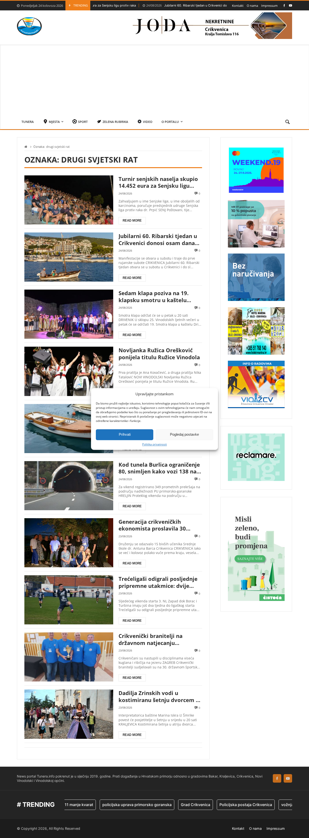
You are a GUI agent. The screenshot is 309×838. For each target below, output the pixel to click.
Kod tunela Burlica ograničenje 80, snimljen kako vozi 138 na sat (159, 468)
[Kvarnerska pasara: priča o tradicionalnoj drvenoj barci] (68, 428)
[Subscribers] (290, 5)
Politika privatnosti (154, 444)
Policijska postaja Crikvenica (223, 804)
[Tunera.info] (29, 26)
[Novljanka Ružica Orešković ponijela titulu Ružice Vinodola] (68, 371)
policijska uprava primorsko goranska (114, 804)
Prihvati (125, 434)
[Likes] (284, 5)
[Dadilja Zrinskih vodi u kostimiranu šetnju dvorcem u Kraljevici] (68, 714)
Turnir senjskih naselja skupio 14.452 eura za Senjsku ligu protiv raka (158, 182)
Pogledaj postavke (184, 434)
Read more (132, 220)
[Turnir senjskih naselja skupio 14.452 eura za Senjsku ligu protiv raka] (68, 199)
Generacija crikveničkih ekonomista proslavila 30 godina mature (152, 525)
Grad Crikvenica (173, 804)
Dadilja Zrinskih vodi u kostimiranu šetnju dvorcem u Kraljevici (159, 696)
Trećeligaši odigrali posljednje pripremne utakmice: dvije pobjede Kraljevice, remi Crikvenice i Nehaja (158, 582)
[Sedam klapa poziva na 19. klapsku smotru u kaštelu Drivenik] (68, 314)
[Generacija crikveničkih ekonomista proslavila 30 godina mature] (68, 542)
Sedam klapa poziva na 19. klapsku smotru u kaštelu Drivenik (154, 296)
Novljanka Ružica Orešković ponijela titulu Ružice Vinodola (159, 353)
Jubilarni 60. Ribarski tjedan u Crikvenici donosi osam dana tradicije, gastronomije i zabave (198, 5)
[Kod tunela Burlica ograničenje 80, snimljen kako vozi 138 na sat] (68, 485)
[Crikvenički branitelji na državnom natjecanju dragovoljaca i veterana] (68, 656)
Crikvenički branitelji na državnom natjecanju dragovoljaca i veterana (151, 639)
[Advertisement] (154, 78)
